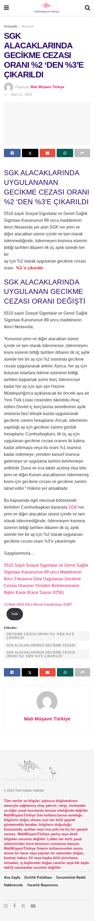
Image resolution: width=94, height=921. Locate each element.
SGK (72, 507)
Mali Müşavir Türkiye (47, 87)
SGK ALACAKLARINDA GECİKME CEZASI (41, 645)
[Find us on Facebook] (14, 906)
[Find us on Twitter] (23, 906)
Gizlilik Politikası (38, 877)
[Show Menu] (6, 8)
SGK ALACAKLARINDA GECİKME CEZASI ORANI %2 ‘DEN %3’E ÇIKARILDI (41, 654)
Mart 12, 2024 (21, 94)
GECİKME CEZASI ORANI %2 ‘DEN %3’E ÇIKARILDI (40, 636)
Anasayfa (10, 26)
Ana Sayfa (12, 877)
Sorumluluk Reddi (71, 877)
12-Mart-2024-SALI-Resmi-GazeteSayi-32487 (38, 604)
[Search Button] (87, 8)
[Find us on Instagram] (6, 906)
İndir (14, 614)
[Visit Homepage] (46, 8)
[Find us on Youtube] (33, 906)
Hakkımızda (13, 885)
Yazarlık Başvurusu (42, 885)
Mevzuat (27, 26)
